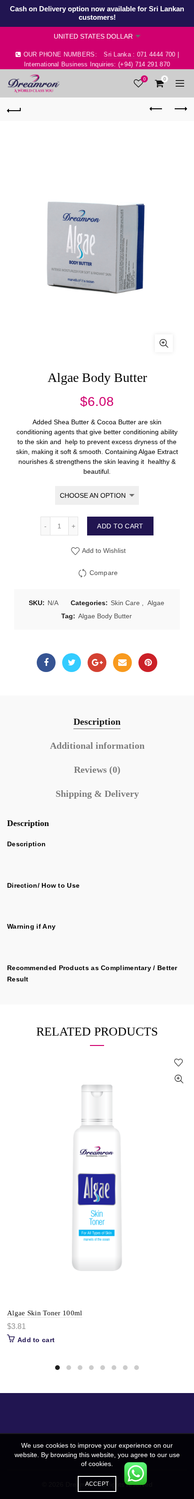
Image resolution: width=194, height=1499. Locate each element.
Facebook (46, 662)
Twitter (71, 662)
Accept (97, 1484)
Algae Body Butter (105, 616)
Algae (155, 603)
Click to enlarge (164, 343)
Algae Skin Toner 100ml (44, 1313)
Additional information (97, 745)
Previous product (156, 109)
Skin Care (125, 603)
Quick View (178, 1079)
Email (122, 662)
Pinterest (147, 662)
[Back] (14, 109)
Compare (103, 572)
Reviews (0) (97, 769)
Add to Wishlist (103, 550)
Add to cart (120, 526)
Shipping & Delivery (97, 793)
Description (97, 721)
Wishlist (144, 78)
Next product (180, 109)
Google (97, 662)
